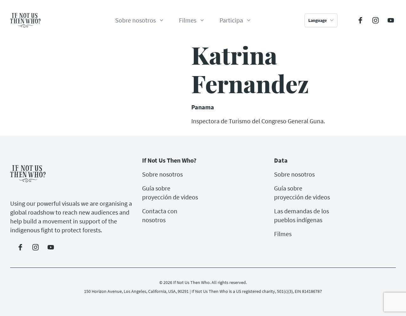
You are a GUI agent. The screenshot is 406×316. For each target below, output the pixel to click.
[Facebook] (360, 20)
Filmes (282, 234)
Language (317, 20)
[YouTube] (391, 20)
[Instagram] (375, 20)
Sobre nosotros (162, 174)
